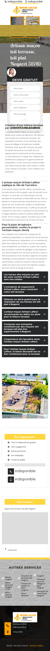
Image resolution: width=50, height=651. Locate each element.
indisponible (14, 1)
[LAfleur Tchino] (25, 9)
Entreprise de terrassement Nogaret (26, 578)
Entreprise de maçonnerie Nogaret (42, 593)
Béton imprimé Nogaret (8, 595)
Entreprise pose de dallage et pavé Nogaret (41, 583)
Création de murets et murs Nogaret (26, 587)
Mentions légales (36, 645)
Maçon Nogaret (8, 578)
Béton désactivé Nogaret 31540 (9, 586)
